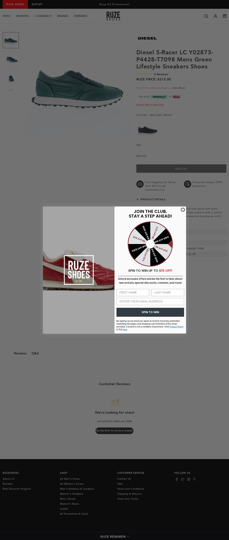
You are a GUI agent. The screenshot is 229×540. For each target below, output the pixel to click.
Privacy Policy (176, 326)
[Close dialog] (183, 209)
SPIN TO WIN (150, 312)
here (125, 329)
